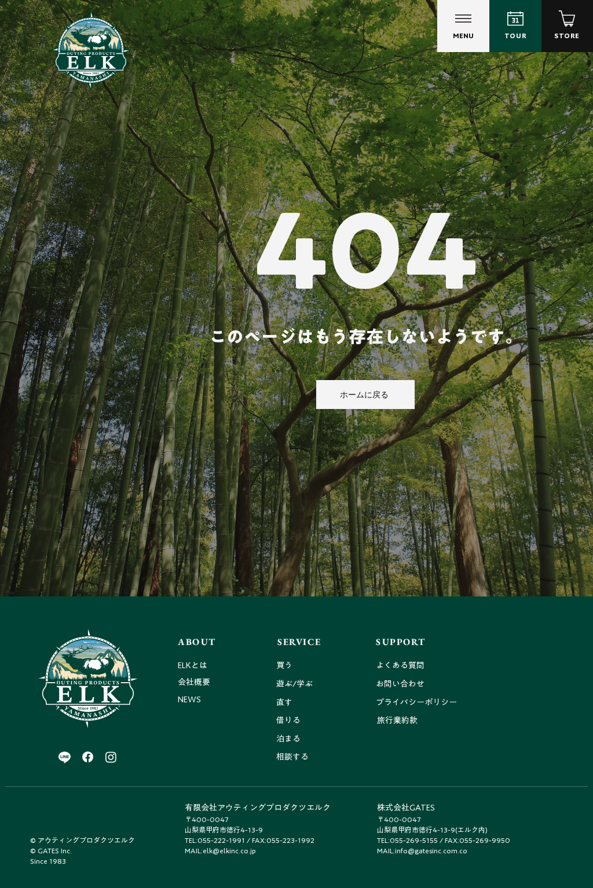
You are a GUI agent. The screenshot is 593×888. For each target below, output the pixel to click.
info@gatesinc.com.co (431, 850)
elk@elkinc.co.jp (229, 850)
